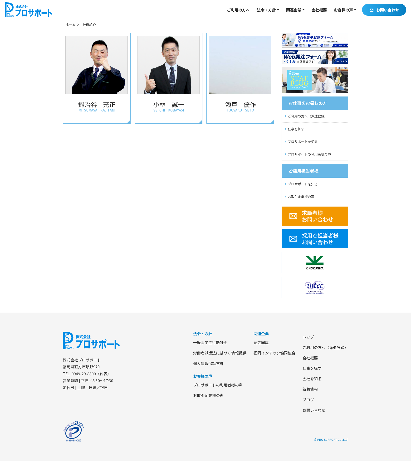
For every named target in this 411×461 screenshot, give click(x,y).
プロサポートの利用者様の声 (309, 154)
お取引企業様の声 (301, 196)
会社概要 (319, 10)
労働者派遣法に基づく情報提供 (219, 353)
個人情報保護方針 (208, 363)
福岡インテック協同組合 (274, 353)
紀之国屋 (261, 342)
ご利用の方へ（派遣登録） (308, 116)
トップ (308, 337)
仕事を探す (296, 129)
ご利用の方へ (238, 10)
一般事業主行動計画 (210, 342)
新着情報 (310, 389)
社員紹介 (89, 24)
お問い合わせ (384, 10)
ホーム (71, 24)
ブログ (308, 399)
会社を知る (312, 378)
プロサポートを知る (303, 141)
